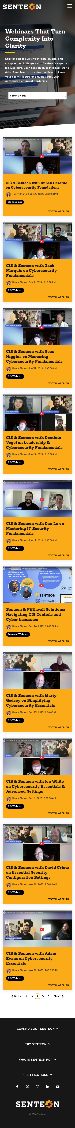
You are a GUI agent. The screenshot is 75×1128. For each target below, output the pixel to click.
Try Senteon (35, 1044)
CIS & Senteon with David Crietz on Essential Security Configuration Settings (37, 872)
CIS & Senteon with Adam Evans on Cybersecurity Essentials (31, 958)
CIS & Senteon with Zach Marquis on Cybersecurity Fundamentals (31, 270)
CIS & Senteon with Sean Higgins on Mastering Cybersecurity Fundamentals (34, 356)
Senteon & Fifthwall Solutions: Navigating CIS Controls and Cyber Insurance (35, 614)
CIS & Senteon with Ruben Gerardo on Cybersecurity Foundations (36, 185)
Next (57, 996)
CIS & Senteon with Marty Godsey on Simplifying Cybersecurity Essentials (31, 700)
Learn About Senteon (36, 1028)
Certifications (35, 1075)
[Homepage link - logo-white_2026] (37, 1106)
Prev (17, 996)
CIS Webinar (15, 202)
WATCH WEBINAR (58, 211)
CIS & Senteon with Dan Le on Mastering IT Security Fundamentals (35, 528)
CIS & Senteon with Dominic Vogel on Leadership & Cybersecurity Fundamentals (34, 442)
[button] (69, 5)
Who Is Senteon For (35, 1059)
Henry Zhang (19, 194)
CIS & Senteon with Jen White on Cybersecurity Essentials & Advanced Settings (35, 786)
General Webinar (18, 634)
